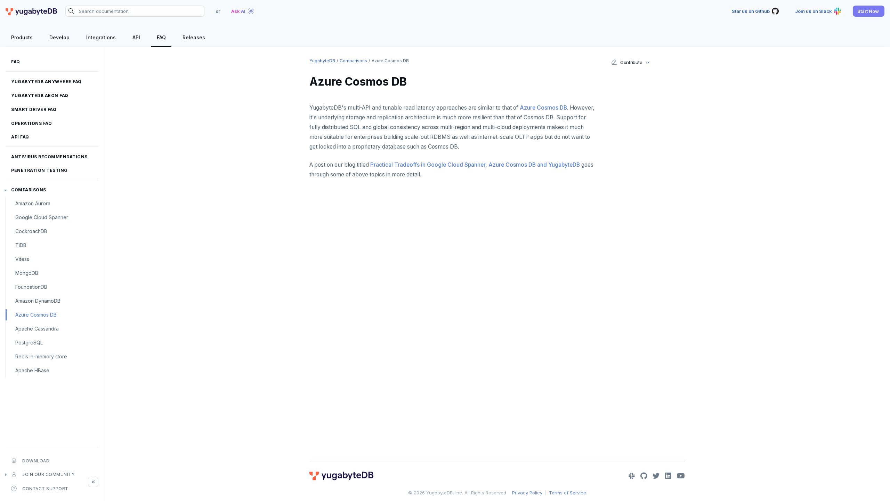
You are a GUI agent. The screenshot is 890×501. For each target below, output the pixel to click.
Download (35, 460)
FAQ (15, 61)
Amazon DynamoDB (37, 301)
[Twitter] (656, 476)
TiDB (20, 245)
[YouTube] (681, 476)
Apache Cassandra (37, 329)
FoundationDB (31, 287)
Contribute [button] (631, 62)
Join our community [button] (48, 474)
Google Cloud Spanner (41, 217)
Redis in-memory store (41, 356)
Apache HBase (32, 370)
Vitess (22, 259)
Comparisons (28, 189)
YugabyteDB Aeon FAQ (39, 95)
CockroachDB (31, 231)
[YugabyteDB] (31, 11)
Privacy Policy (527, 492)
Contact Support (45, 488)
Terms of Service (567, 492)
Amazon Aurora (32, 203)
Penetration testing (39, 170)
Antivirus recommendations (49, 156)
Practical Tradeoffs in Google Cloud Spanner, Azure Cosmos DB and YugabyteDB (475, 164)
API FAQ (20, 137)
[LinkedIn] (668, 476)
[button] (868, 11)
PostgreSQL (29, 342)
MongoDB (26, 273)
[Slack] (632, 476)
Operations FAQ (31, 123)
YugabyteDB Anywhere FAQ (46, 81)
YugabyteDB (322, 60)
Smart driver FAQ (33, 109)
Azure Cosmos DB (36, 315)
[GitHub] (643, 476)
